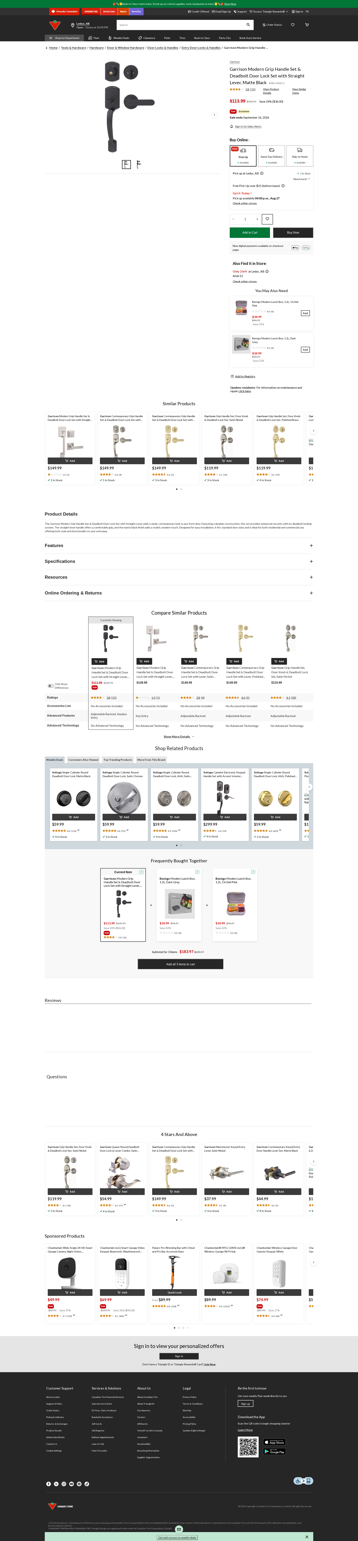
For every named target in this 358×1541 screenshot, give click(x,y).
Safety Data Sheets (55, 1437)
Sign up (245, 1403)
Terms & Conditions (193, 1403)
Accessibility (189, 1417)
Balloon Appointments (103, 1437)
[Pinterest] (79, 1484)
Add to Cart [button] (249, 232)
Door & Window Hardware (125, 47)
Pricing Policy (189, 1423)
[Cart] (307, 25)
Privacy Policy (190, 1397)
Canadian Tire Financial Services (108, 1397)
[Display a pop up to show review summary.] (79, 831)
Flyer (96, 37)
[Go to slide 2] (139, 164)
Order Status (274, 24)
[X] (56, 1484)
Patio (167, 37)
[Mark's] (123, 11)
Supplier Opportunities (148, 1457)
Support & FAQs (54, 1403)
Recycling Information (148, 1450)
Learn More (245, 1430)
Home (53, 47)
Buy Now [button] (293, 232)
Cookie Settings (54, 1450)
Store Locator (53, 1397)
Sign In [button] (179, 1356)
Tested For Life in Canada (149, 1430)
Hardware (97, 47)
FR (307, 11)
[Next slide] (313, 430)
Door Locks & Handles (162, 47)
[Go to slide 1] (126, 164)
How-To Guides (99, 1450)
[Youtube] (71, 1484)
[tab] (243, 156)
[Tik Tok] (86, 1484)
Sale (233, 111)
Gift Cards (97, 1423)
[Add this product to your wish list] (267, 219)
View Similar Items (299, 90)
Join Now (210, 1364)
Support (242, 11)
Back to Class (202, 37)
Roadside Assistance (102, 1417)
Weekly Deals (121, 37)
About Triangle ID (145, 1403)
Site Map (187, 1410)
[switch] (53, 686)
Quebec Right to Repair (194, 1430)
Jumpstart (142, 1437)
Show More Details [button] (177, 736)
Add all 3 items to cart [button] (180, 964)
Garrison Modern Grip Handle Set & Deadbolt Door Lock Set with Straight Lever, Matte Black (267, 75)
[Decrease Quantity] (233, 219)
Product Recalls (54, 1430)
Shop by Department (67, 37)
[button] (248, 25)
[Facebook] (48, 1484)
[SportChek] (109, 11)
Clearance (149, 37)
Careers (141, 1417)
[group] (111, 688)
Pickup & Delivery (55, 1417)
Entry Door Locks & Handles (201, 47)
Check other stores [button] (245, 203)
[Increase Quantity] (257, 219)
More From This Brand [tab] (151, 759)
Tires (182, 37)
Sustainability (143, 1444)
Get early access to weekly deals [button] (177, 1537)
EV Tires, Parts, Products (104, 1410)
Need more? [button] (300, 179)
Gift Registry (98, 1430)
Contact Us (51, 1444)
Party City (225, 37)
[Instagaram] (64, 1484)
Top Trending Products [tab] (117, 759)
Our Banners (143, 1410)
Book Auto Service (250, 37)
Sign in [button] (299, 11)
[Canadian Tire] (91, 11)
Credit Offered (200, 11)
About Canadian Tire (147, 1397)
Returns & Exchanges (57, 1423)
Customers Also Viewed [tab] (83, 759)
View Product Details (271, 90)
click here (244, 391)
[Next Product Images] (214, 115)
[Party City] (136, 11)
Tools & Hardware (73, 47)
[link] (244, 89)
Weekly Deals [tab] (54, 759)
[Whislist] (293, 25)
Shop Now (230, 3)
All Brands (142, 1423)
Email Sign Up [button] (223, 11)
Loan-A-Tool (98, 1444)
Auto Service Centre (102, 1403)
